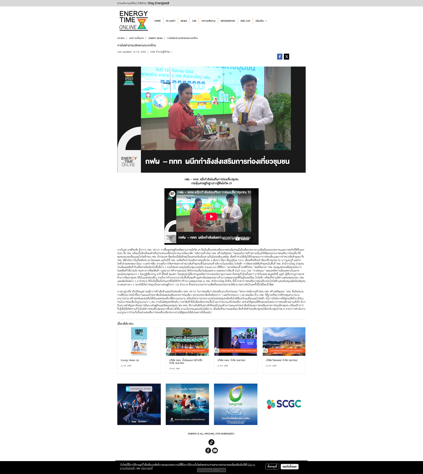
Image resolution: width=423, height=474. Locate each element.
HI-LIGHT (170, 21)
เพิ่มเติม (260, 21)
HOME (157, 21)
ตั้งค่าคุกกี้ (272, 466)
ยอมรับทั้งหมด (290, 466)
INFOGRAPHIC (228, 21)
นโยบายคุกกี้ (147, 468)
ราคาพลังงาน (208, 21)
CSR (194, 21)
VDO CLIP (245, 21)
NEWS (184, 21)
